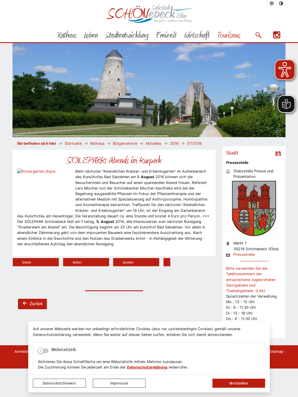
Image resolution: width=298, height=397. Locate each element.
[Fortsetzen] (278, 131)
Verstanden (238, 383)
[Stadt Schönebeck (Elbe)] (149, 21)
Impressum (119, 383)
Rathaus (97, 143)
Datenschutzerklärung (147, 367)
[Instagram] (276, 37)
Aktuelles (154, 143)
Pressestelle (244, 255)
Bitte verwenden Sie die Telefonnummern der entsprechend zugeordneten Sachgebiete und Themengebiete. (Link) (251, 279)
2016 (174, 143)
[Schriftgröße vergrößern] (271, 3)
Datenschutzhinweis (59, 383)
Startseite (73, 143)
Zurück (32, 304)
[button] (258, 35)
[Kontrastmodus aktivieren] (281, 3)
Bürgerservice (125, 143)
